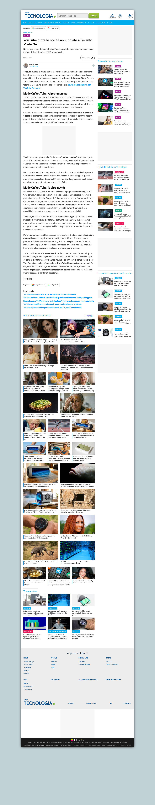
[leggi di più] (93, 65)
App (52, 667)
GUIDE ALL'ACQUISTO (78, 23)
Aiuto (69, 745)
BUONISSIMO (115, 742)
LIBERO (30, 742)
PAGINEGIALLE (45, 742)
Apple (53, 665)
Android (54, 662)
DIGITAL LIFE (28, 632)
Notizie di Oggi (28, 662)
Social (25, 683)
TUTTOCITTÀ (86, 742)
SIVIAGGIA (98, 742)
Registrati (112, 18)
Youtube (28, 279)
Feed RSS (70, 703)
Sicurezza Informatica (88, 680)
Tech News (27, 667)
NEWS (25, 23)
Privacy (41, 745)
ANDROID (32, 23)
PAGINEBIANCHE (76, 742)
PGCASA (67, 742)
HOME (25, 32)
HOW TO (66, 23)
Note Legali (35, 745)
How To (108, 662)
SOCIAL (30, 32)
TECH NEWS (52, 608)
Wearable (82, 662)
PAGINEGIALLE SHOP (57, 742)
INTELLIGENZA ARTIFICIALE (57, 632)
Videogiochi (27, 689)
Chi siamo (28, 745)
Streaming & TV (28, 686)
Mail (120, 18)
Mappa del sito (91, 703)
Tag (110, 703)
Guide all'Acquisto (112, 665)
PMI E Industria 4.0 (113, 680)
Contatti (128, 703)
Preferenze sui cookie (60, 745)
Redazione (55, 680)
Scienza (26, 670)
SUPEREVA (123, 742)
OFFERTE (91, 23)
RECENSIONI (100, 23)
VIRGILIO (36, 742)
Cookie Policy (49, 745)
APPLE (39, 23)
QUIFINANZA (106, 742)
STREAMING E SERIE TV (52, 23)
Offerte (25, 673)
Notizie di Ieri (27, 665)
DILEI (92, 742)
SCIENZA (118, 210)
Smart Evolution (84, 665)
